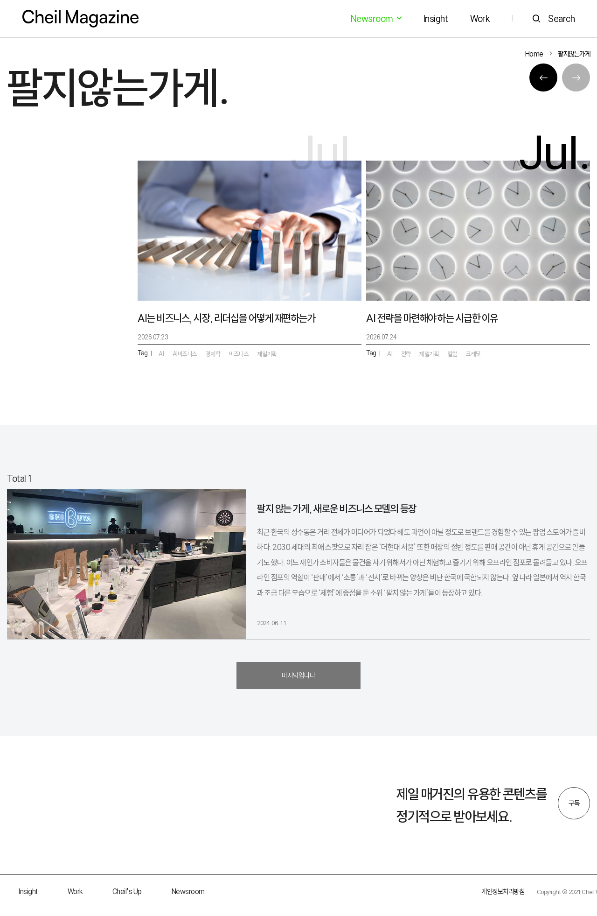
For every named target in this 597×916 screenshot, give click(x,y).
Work (479, 18)
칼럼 (453, 354)
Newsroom (188, 891)
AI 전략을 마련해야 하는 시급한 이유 (432, 318)
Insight (435, 18)
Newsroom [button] (372, 18)
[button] (543, 77)
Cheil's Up (127, 891)
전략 (406, 354)
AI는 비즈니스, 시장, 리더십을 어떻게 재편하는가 (226, 318)
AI (389, 354)
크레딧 (473, 354)
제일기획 (429, 354)
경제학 (213, 354)
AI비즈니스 (185, 354)
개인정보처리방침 (502, 891)
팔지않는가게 (574, 53)
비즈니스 (239, 354)
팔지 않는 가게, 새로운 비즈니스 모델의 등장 (337, 508)
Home (534, 53)
